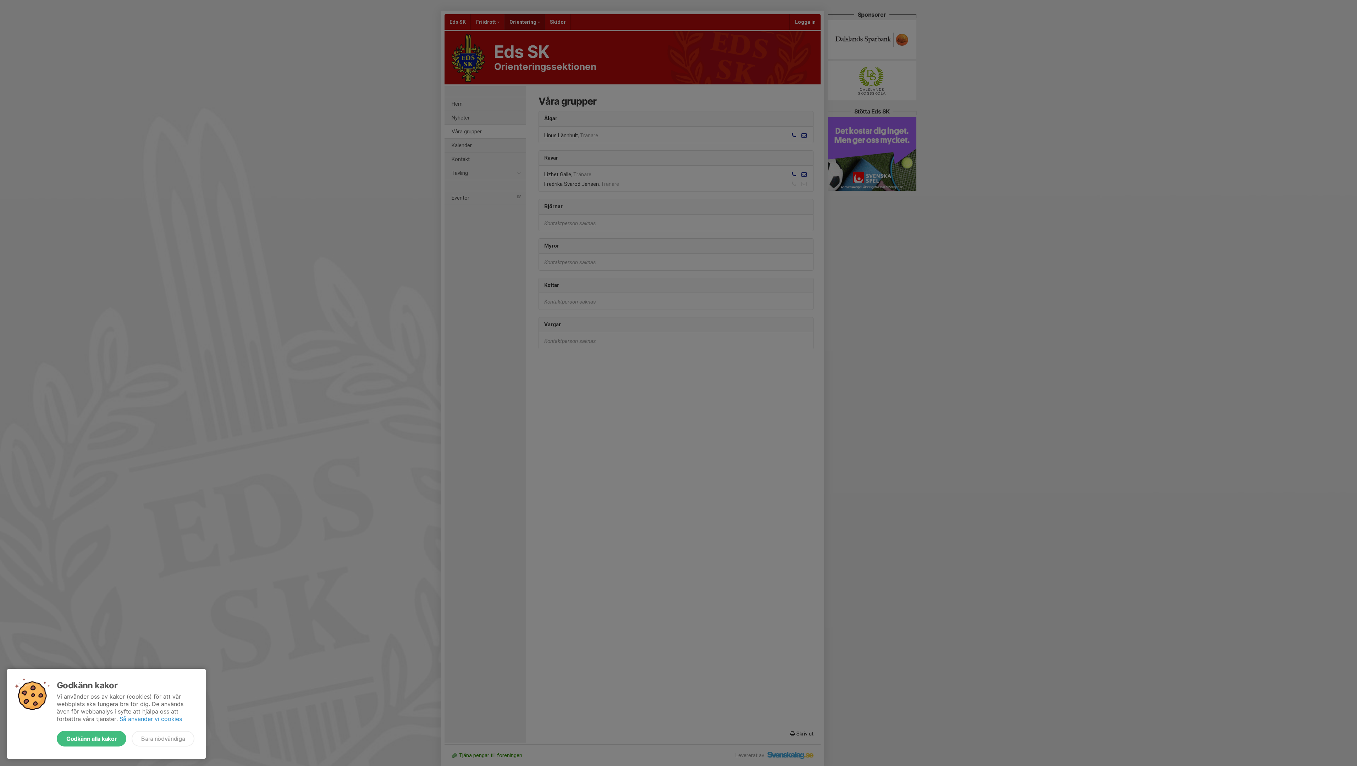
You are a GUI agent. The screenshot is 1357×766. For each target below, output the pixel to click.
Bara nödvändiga (163, 738)
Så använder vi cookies (151, 718)
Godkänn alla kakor (91, 738)
